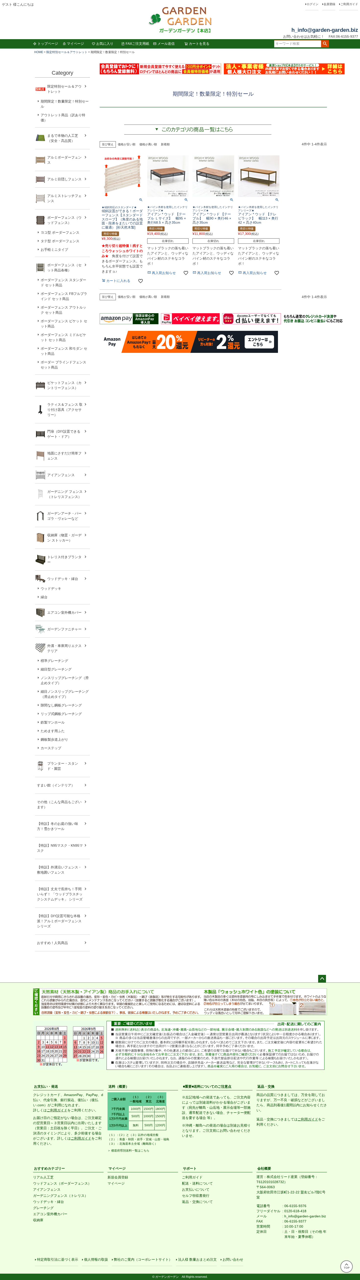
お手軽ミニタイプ (54, 250)
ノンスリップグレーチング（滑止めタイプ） (65, 680)
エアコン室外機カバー (64, 612)
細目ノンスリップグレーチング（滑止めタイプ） (65, 694)
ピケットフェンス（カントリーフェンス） (64, 385)
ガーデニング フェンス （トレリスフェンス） (66, 494)
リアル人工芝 (43, 1177)
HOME (38, 52)
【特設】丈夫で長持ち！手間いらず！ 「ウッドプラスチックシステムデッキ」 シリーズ (60, 894)
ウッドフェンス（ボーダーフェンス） (62, 1183)
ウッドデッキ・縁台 (62, 579)
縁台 (44, 597)
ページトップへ (322, 979)
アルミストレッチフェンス (64, 198)
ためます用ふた (53, 731)
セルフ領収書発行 (195, 1196)
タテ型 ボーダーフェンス (60, 241)
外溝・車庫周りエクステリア (64, 648)
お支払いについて (195, 1189)
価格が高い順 (148, 144)
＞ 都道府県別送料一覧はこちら (128, 1150)
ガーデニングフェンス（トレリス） (60, 1196)
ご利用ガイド (349, 4)
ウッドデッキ (51, 588)
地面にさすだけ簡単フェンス (64, 455)
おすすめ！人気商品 (52, 943)
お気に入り (104, 44)
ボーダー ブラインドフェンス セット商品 (63, 364)
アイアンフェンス (61, 475)
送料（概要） (118, 1086)
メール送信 (166, 44)
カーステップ (51, 748)
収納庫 (38, 1220)
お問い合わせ (233, 1259)
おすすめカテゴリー (49, 1168)
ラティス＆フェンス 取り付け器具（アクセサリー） (65, 410)
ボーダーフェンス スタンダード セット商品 (63, 282)
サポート (190, 1168)
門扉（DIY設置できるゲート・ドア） (63, 433)
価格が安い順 (126, 144)
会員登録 (329, 4)
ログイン (312, 4)
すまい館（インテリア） (56, 785)
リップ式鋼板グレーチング (61, 714)
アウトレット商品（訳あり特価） (63, 117)
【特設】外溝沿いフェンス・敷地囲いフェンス (59, 869)
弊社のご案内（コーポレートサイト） (143, 1259)
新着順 (165, 144)
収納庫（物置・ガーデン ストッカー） (64, 537)
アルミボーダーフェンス (64, 159)
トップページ (47, 44)
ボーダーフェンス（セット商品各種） (64, 267)
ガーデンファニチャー (64, 629)
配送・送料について (197, 1183)
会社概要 (264, 1168)
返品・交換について (197, 1202)
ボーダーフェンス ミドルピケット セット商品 (63, 337)
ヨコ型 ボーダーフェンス (60, 232)
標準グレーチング (54, 661)
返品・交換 (266, 1086)
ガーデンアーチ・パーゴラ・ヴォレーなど (64, 515)
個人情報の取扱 (96, 1259)
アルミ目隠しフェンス (64, 179)
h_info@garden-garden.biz (324, 30)
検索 (325, 43)
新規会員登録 (118, 1177)
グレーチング (43, 1208)
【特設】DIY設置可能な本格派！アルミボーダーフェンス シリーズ (59, 921)
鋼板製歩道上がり (54, 739)
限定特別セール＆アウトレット (66, 52)
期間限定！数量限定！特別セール (65, 103)
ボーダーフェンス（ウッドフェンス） (64, 220)
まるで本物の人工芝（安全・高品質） (62, 138)
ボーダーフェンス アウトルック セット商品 (63, 309)
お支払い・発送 (46, 1086)
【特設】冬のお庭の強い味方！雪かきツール (57, 826)
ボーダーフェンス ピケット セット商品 (64, 323)
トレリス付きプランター (64, 559)
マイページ (75, 44)
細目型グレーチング (56, 669)
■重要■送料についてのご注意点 (207, 1086)
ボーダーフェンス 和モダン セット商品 (64, 351)
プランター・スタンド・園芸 (62, 766)
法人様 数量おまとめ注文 (197, 1259)
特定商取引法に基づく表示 (57, 1259)
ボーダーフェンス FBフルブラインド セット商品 (64, 296)
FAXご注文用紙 (137, 44)
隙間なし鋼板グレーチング (61, 705)
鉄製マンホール (53, 722)
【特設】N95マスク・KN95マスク (60, 848)
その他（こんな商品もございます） (59, 804)
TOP (346, 1267)
